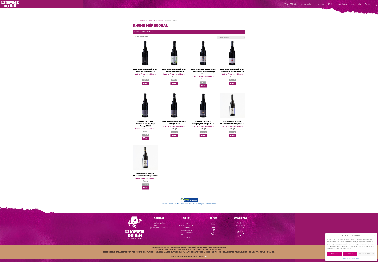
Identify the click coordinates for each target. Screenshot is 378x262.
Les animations (307, 4)
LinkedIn (240, 228)
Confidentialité (186, 230)
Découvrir (320, 4)
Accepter (334, 254)
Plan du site (186, 237)
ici (206, 257)
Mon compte (356, 4)
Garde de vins (341, 4)
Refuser (350, 254)
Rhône (160, 21)
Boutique (143, 21)
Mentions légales (186, 232)
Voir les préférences (366, 254)
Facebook (240, 223)
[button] (374, 236)
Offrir (330, 4)
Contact (186, 228)
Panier (367, 4)
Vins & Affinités (290, 4)
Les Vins (152, 21)
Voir (145, 83)
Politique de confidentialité (351, 258)
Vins (186, 223)
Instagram (240, 225)
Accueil (135, 21)
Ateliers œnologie (186, 225)
